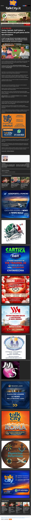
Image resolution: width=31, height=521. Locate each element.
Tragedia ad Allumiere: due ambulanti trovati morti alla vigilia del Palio (5, 509)
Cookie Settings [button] (6, 519)
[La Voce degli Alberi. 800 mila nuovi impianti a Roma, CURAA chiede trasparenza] (25, 180)
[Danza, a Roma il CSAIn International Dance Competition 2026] (6, 180)
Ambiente (22, 181)
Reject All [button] (2, 519)
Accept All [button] (10, 519)
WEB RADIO (28, 24)
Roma (3, 181)
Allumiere (3, 505)
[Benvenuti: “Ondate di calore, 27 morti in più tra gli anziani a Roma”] (15, 180)
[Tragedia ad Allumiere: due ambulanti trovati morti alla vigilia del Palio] (5, 504)
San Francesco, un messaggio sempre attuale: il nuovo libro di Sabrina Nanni (26, 509)
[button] (1, 24)
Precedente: (8, 165)
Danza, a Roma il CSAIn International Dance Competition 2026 (5, 184)
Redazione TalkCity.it (4, 186)
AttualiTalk (13, 181)
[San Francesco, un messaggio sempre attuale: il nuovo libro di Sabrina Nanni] (26, 504)
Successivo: (22, 165)
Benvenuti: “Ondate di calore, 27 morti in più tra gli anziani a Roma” (15, 184)
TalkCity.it (13, 8)
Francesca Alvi (4, 36)
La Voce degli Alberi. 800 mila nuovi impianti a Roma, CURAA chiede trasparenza (25, 185)
